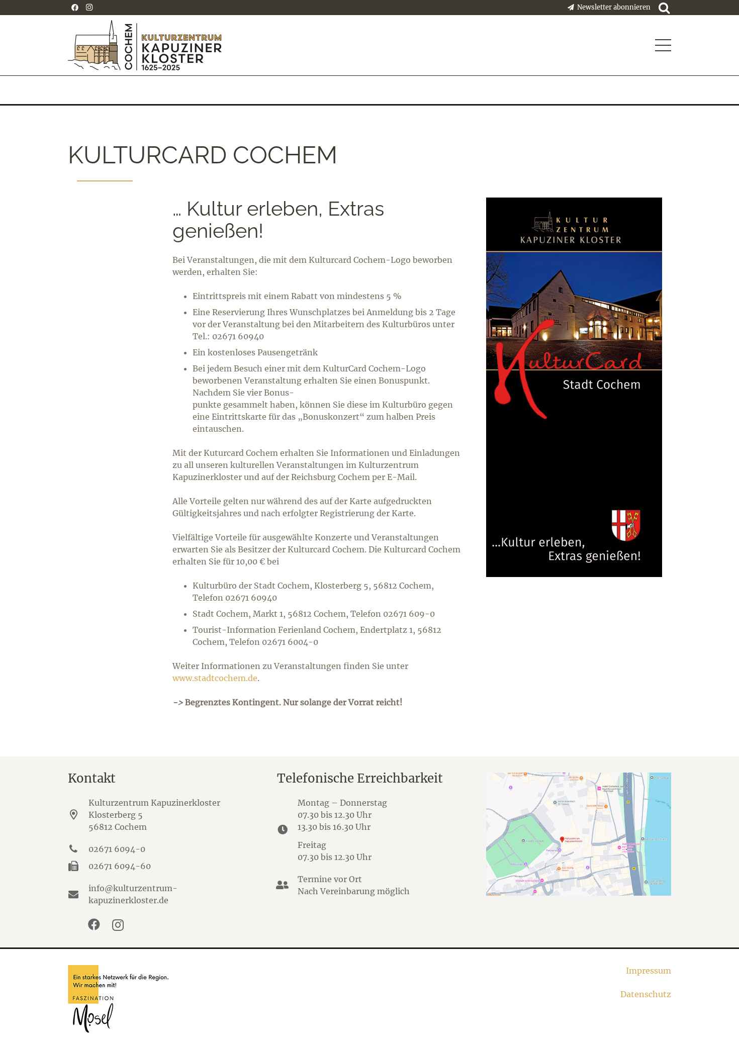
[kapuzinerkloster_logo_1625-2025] (145, 45)
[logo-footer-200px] (212, 999)
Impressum (648, 971)
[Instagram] (89, 8)
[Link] (578, 387)
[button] (663, 45)
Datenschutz (645, 994)
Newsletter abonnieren (612, 7)
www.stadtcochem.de (214, 678)
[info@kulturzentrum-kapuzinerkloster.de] (78, 894)
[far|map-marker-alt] (78, 815)
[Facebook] (75, 8)
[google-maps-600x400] (578, 834)
